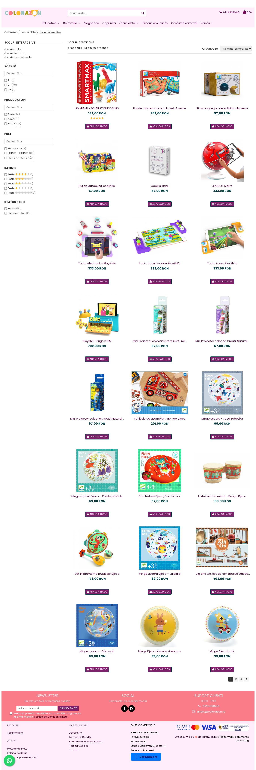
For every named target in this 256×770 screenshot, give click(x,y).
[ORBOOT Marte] (222, 160)
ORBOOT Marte (222, 186)
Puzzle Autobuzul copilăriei (97, 186)
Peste (11, 174)
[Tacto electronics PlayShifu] (97, 237)
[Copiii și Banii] (160, 160)
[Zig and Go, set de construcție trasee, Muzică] (222, 548)
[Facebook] (124, 708)
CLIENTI (11, 741)
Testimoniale (15, 733)
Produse (12, 725)
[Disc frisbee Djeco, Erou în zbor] (160, 470)
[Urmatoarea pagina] (246, 679)
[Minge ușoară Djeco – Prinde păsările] (97, 470)
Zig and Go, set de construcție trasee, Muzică (222, 574)
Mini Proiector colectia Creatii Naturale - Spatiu (97, 419)
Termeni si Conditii (80, 737)
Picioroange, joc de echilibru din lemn (222, 108)
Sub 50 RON (15, 148)
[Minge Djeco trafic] (222, 625)
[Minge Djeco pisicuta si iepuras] (160, 625)
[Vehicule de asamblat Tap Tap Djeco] (160, 392)
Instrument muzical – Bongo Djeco (222, 496)
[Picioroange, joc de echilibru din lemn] (222, 82)
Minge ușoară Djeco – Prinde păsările (97, 496)
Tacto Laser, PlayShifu (222, 263)
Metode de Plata (17, 748)
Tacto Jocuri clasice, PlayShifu (159, 263)
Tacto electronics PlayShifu (97, 263)
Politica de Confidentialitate (51, 717)
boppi (11, 119)
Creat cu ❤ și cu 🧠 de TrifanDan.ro (196, 737)
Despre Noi (75, 733)
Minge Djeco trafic (222, 651)
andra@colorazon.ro (210, 711)
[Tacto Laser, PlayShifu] (222, 237)
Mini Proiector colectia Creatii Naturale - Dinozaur (159, 341)
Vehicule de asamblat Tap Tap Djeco (160, 418)
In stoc (12, 208)
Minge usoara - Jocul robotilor (222, 418)
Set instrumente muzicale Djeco (97, 574)
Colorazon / (12, 32)
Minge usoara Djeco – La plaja (159, 574)
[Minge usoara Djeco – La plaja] (160, 548)
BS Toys (12, 123)
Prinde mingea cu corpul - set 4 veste (159, 108)
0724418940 (210, 706)
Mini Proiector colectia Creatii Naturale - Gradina (222, 341)
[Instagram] (131, 708)
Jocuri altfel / (30, 32)
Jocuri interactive (14, 53)
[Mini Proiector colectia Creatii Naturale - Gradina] (222, 315)
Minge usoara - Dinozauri (97, 651)
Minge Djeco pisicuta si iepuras (159, 651)
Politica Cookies (78, 746)
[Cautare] (143, 13)
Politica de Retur (17, 753)
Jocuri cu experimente (18, 57)
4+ (9, 89)
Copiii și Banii (159, 186)
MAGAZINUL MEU (78, 725)
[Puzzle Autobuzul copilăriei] (97, 160)
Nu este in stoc (16, 213)
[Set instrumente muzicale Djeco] (97, 548)
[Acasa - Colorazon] (23, 13)
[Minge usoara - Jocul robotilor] (222, 392)
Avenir (11, 114)
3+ (9, 85)
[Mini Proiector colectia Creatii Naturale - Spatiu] (97, 392)
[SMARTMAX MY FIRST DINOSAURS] (97, 82)
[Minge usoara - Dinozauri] (97, 625)
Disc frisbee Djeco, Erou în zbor (160, 496)
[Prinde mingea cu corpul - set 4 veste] (160, 82)
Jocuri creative (13, 49)
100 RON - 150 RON (18, 157)
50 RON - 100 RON (18, 153)
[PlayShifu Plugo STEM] (97, 315)
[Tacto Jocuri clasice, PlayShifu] (160, 237)
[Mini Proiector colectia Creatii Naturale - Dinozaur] (160, 315)
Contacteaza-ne (148, 756)
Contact (74, 750)
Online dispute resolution (22, 757)
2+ (9, 80)
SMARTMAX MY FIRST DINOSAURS (97, 108)
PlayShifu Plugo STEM (97, 341)
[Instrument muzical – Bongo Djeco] (222, 470)
